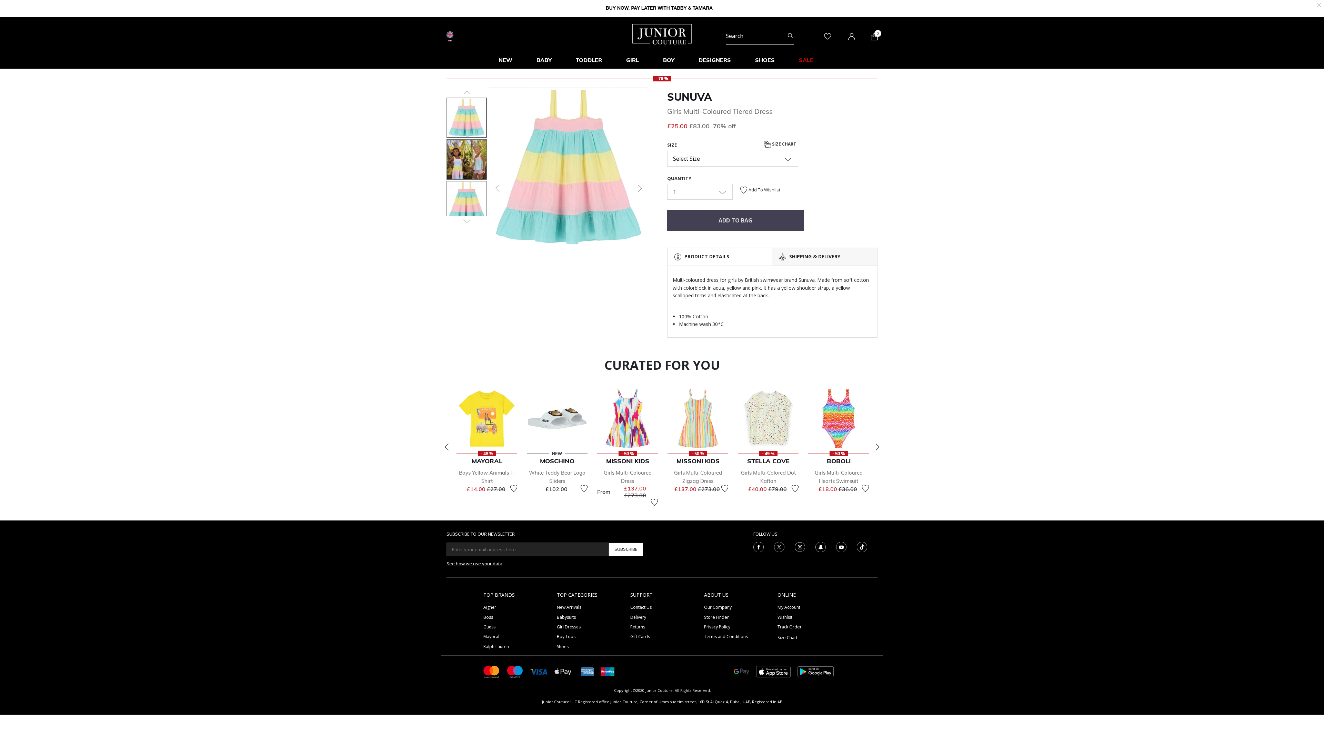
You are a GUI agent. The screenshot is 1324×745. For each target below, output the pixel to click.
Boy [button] (668, 60)
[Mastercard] (491, 671)
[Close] (1319, 4)
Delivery (638, 617)
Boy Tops (566, 636)
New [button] (505, 60)
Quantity (679, 178)
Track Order (790, 627)
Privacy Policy (717, 627)
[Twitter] (779, 546)
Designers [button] (715, 60)
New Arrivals (569, 607)
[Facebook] (758, 546)
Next (877, 447)
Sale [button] (806, 60)
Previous (446, 447)
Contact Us (641, 607)
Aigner (489, 607)
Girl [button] (632, 60)
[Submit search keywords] (790, 35)
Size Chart (783, 144)
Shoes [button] (765, 60)
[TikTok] (862, 546)
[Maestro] (515, 671)
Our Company (718, 607)
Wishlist (785, 617)
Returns (637, 627)
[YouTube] (841, 546)
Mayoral (491, 636)
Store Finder (716, 617)
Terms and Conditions (726, 636)
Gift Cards (640, 636)
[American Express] (587, 671)
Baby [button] (544, 60)
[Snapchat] (820, 546)
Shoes (563, 646)
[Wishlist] (513, 488)
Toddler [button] (589, 60)
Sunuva (689, 96)
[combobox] (760, 35)
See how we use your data (474, 563)
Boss (488, 617)
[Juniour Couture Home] (662, 33)
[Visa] (539, 671)
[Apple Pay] (563, 671)
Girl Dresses (569, 627)
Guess (489, 627)
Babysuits (566, 617)
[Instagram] (800, 546)
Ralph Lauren (496, 646)
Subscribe (626, 549)
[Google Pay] (741, 671)
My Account (789, 607)
